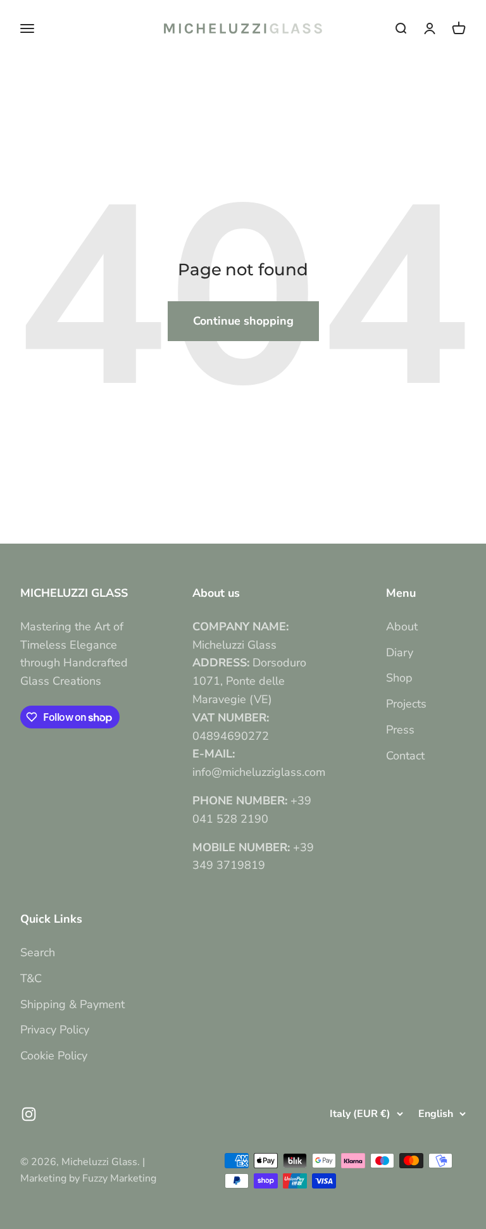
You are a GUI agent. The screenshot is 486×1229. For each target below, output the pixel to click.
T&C (31, 978)
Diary (399, 652)
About (402, 626)
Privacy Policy (54, 1029)
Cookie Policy (53, 1055)
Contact (405, 755)
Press (400, 729)
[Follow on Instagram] (28, 1114)
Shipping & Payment (72, 1004)
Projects (406, 703)
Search (37, 952)
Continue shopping (243, 320)
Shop (399, 677)
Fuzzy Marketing (119, 1178)
